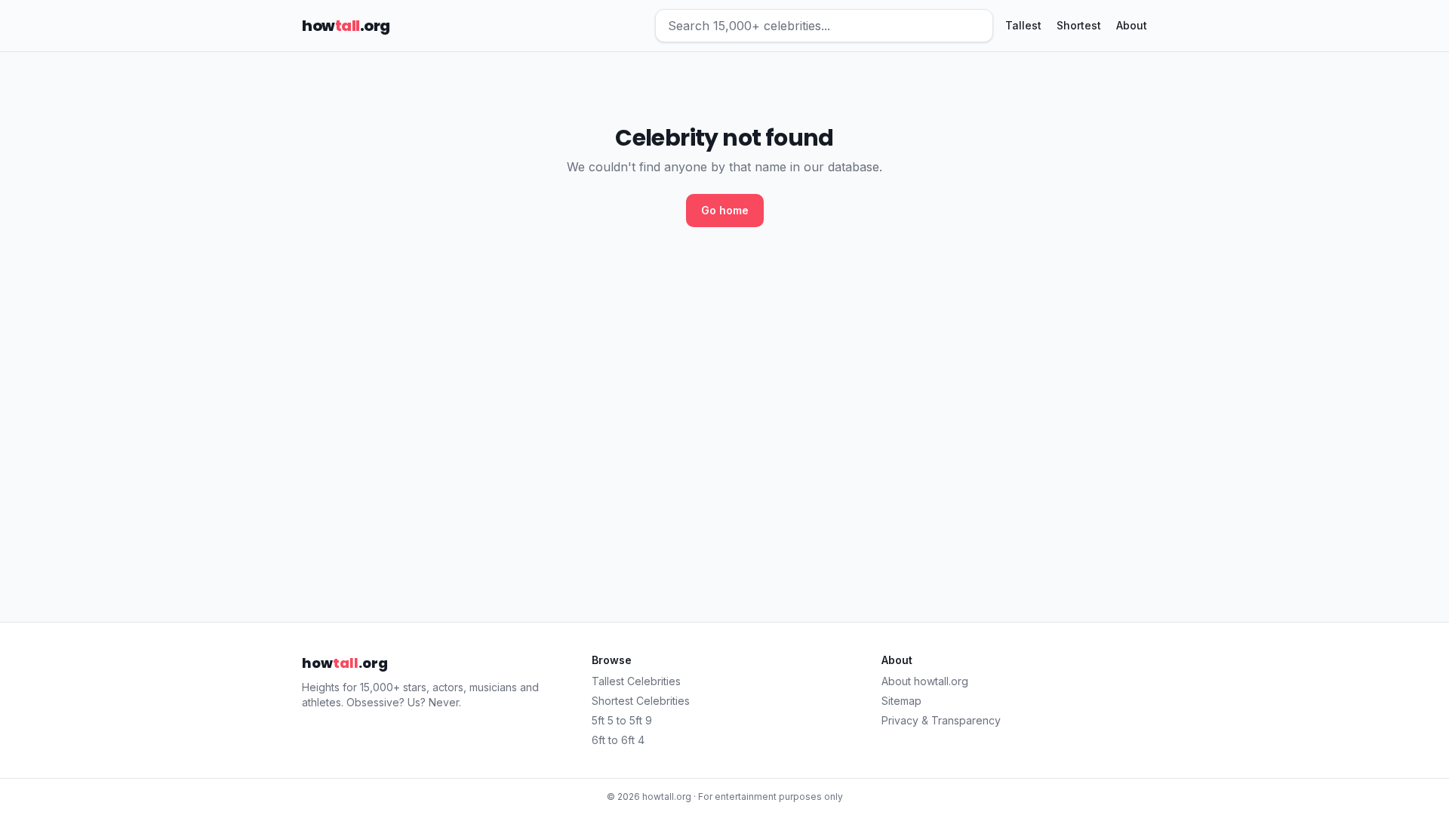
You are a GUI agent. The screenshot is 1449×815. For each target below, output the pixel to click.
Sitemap (901, 700)
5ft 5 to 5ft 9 (622, 720)
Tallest (1023, 25)
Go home (725, 210)
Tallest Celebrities (636, 681)
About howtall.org (924, 681)
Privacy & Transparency (941, 720)
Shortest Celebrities (641, 700)
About (1131, 25)
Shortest (1079, 25)
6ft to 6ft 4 (618, 740)
